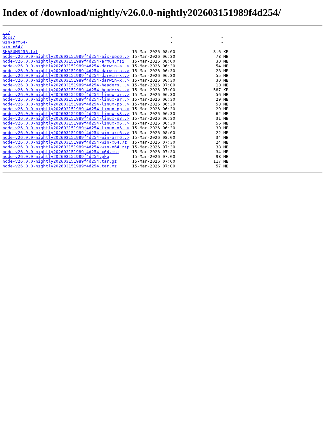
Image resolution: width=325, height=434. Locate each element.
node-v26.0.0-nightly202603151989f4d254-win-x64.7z (65, 142)
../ (6, 32)
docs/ (9, 37)
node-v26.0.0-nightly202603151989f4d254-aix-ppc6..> (66, 56)
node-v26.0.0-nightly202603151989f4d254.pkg (56, 156)
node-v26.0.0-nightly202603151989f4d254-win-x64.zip (66, 147)
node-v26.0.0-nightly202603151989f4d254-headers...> (66, 85)
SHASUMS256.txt (20, 51)
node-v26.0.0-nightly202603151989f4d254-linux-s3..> (66, 113)
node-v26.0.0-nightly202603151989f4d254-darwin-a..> (66, 66)
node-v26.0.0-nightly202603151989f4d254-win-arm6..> (66, 132)
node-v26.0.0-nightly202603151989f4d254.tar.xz (60, 166)
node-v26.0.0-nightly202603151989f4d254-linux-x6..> (66, 123)
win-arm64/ (15, 42)
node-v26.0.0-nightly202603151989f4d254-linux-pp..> (66, 104)
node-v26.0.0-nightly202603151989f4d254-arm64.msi (63, 61)
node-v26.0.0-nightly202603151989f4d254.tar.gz (60, 161)
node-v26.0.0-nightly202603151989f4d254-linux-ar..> (66, 94)
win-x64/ (13, 46)
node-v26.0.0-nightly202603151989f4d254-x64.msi (61, 151)
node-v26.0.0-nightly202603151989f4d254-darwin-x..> (66, 75)
